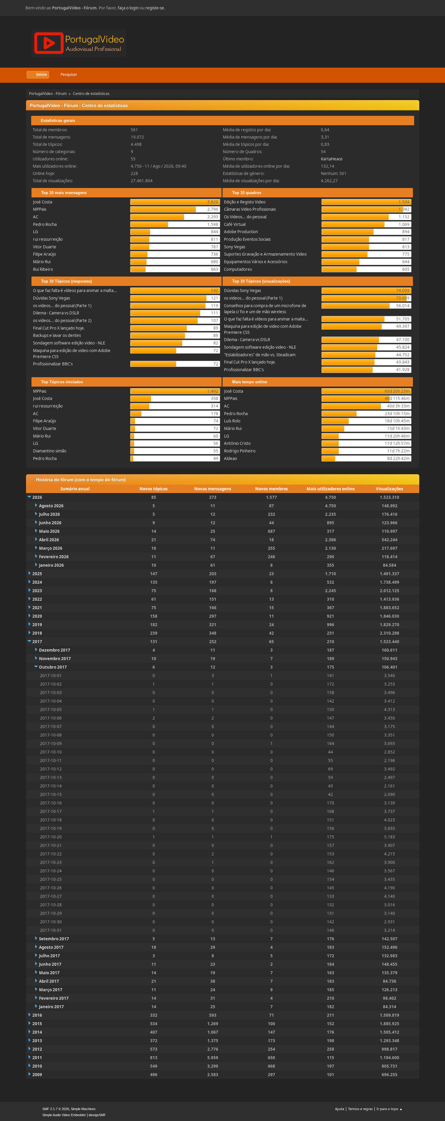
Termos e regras (360, 1108)
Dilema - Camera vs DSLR (56, 313)
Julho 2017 (49, 955)
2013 (37, 1040)
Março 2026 (50, 548)
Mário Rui (42, 261)
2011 (37, 1057)
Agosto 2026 (51, 505)
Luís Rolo (232, 421)
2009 (37, 1074)
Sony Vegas (234, 247)
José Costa (42, 202)
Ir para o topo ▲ (390, 1108)
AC (35, 217)
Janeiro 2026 (51, 565)
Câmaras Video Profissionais (250, 209)
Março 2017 (50, 989)
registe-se (154, 8)
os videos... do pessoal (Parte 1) (62, 305)
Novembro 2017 (55, 658)
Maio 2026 (49, 531)
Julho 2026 (49, 514)
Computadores (238, 269)
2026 (37, 497)
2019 (37, 624)
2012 (37, 1049)
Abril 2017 (49, 981)
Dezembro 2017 (54, 650)
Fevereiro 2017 (54, 998)
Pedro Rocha (45, 224)
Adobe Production (241, 231)
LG (35, 231)
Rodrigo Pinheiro (239, 451)
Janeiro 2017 (51, 1006)
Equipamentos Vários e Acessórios (255, 261)
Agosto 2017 (51, 947)
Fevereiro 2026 (54, 556)
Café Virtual (235, 224)
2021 (37, 607)
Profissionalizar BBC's (53, 364)
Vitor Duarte (44, 247)
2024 (37, 582)
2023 (37, 590)
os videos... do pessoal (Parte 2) (62, 320)
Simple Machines (83, 1109)
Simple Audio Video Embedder (64, 1115)
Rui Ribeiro (43, 269)
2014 (37, 1032)
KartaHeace (332, 159)
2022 (37, 599)
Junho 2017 (50, 964)
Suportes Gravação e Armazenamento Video (265, 254)
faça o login (128, 8)
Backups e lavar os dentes (57, 335)
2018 (37, 633)
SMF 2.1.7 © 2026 (55, 1109)
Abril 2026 (49, 539)
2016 (37, 1015)
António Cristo (237, 443)
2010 (37, 1066)
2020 (37, 616)
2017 (37, 641)
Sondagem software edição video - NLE (69, 343)
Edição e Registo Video (244, 202)
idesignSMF (97, 1115)
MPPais (39, 209)
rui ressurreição (48, 239)
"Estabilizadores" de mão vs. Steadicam (259, 354)
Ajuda (339, 1108)
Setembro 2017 (54, 938)
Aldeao (230, 458)
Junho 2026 (50, 522)
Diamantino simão (49, 451)
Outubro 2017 (53, 667)
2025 (37, 573)
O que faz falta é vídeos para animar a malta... (75, 290)
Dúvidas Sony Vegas (51, 298)
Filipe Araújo (44, 254)
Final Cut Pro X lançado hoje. (59, 328)
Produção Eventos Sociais (247, 239)
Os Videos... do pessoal (245, 217)
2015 (37, 1023)
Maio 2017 (49, 972)
